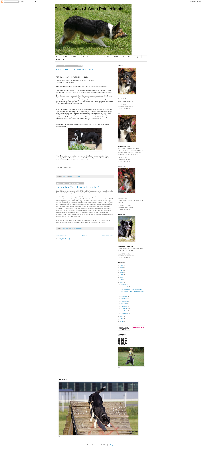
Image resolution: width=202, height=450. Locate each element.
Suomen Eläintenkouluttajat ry (131, 57)
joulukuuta (124, 284)
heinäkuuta (124, 301)
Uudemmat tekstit (61, 236)
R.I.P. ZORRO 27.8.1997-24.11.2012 (74, 69)
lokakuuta (124, 296)
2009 (121, 321)
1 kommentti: (77, 176)
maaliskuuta (124, 308)
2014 (121, 277)
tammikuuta (124, 313)
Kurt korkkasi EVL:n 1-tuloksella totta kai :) (77, 187)
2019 (121, 265)
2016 (121, 272)
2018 (121, 267)
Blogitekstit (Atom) (64, 239)
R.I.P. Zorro (117, 57)
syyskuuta (124, 298)
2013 (121, 280)
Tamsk (64, 60)
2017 (121, 270)
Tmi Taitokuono (76, 57)
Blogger (112, 445)
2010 (121, 319)
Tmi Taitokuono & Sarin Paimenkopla (89, 9)
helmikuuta (124, 311)
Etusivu (58, 57)
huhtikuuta (124, 306)
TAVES (58, 60)
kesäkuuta (124, 303)
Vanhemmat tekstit (107, 236)
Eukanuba (86, 57)
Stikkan (99, 57)
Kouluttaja (66, 57)
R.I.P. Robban (107, 57)
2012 (121, 282)
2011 (121, 316)
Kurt (93, 57)
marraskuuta (125, 287)
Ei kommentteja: (78, 228)
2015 (121, 275)
